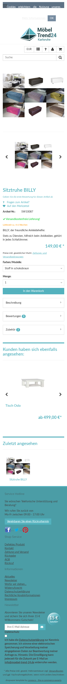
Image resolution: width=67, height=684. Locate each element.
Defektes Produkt (15, 544)
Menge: (7, 276)
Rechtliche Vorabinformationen (22, 595)
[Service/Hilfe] (45, 49)
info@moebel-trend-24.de (19, 662)
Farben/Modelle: (12, 262)
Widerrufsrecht (13, 588)
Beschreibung (13, 303)
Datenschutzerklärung (17, 591)
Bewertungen (15, 316)
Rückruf (9, 563)
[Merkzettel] (38, 49)
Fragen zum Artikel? (17, 202)
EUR (29, 49)
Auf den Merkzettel (17, 206)
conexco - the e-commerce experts (44, 680)
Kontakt (9, 548)
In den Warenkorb (33, 291)
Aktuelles (10, 577)
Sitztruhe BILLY (18, 479)
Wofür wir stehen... (15, 584)
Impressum (11, 599)
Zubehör (12, 329)
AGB (7, 559)
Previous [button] (6, 95)
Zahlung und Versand (17, 552)
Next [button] (60, 95)
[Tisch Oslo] (33, 383)
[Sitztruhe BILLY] (18, 466)
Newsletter (11, 580)
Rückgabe (10, 556)
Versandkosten (56, 671)
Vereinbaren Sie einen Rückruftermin (28, 521)
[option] (33, 95)
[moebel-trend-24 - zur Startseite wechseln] (42, 34)
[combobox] (33, 268)
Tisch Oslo (13, 405)
